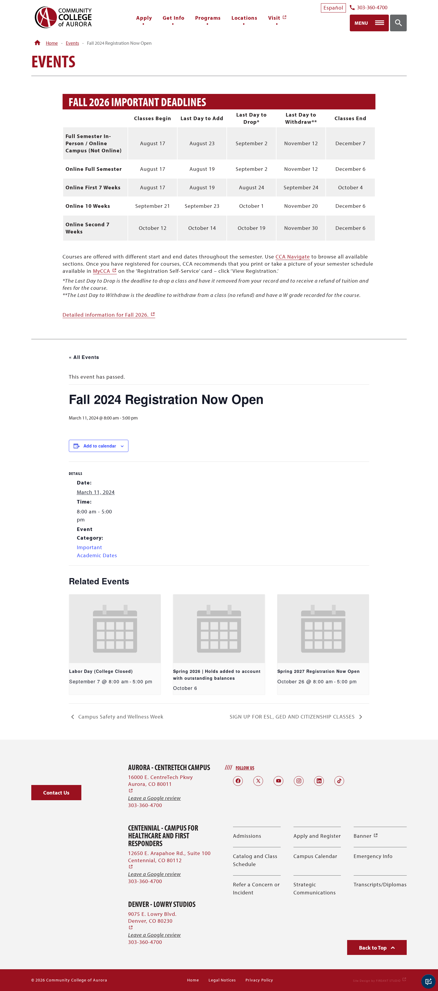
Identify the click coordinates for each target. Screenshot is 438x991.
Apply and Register (317, 835)
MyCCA (105, 270)
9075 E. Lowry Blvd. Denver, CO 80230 (152, 921)
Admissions (247, 835)
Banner (366, 835)
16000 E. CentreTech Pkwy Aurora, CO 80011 (160, 784)
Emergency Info (373, 856)
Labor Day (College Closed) (101, 671)
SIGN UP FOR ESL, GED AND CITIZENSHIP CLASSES (293, 716)
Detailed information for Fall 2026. (109, 314)
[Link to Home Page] (37, 43)
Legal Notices (222, 980)
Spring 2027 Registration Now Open (318, 671)
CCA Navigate (293, 256)
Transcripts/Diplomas (380, 884)
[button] (56, 792)
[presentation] (115, 628)
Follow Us (245, 768)
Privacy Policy (259, 980)
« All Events (84, 357)
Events (72, 43)
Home (52, 43)
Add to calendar (99, 446)
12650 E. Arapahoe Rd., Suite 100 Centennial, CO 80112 (169, 860)
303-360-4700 (372, 7)
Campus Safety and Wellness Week (120, 716)
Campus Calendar (315, 856)
